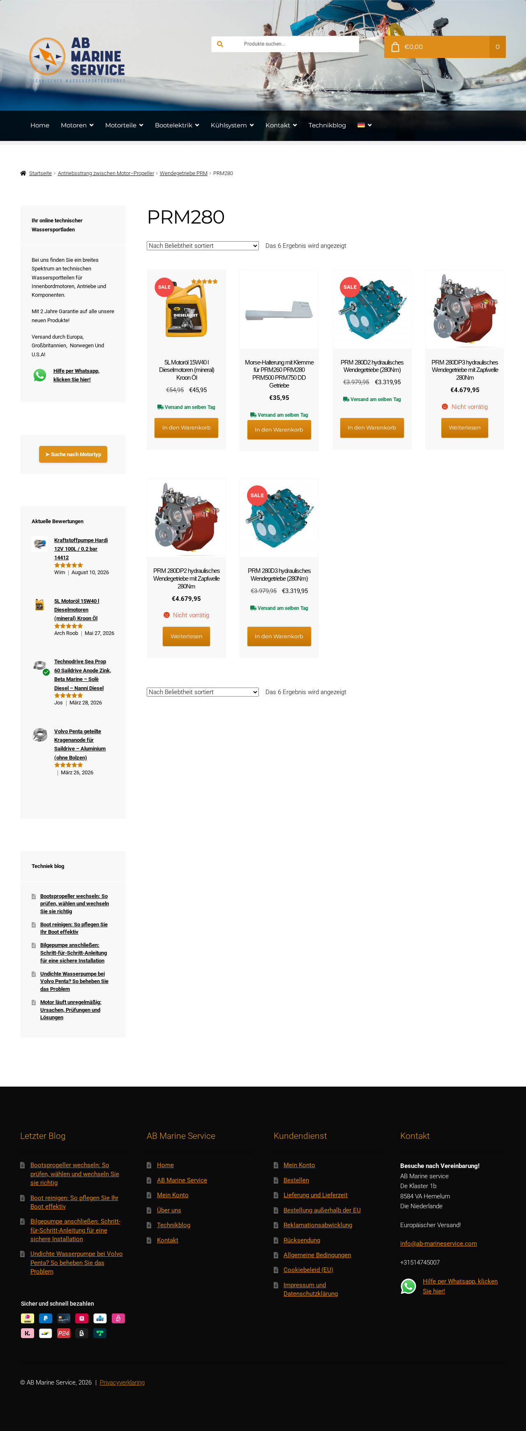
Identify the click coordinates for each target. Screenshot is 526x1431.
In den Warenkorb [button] (186, 427)
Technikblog (327, 125)
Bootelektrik (173, 125)
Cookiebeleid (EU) (308, 1270)
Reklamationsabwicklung (318, 1225)
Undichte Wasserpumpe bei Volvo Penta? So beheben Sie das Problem (74, 981)
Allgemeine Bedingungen (317, 1255)
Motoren (74, 125)
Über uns (169, 1210)
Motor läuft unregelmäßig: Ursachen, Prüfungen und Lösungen (71, 1009)
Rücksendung (302, 1240)
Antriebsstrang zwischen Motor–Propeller (106, 173)
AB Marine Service (182, 1180)
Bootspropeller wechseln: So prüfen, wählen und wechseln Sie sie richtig (74, 903)
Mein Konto (173, 1195)
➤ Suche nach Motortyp (73, 454)
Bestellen (296, 1180)
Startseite (40, 173)
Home (39, 125)
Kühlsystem (229, 125)
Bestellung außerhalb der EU (322, 1210)
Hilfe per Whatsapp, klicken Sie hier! (76, 375)
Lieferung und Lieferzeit (316, 1195)
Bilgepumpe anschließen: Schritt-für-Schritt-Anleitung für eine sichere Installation (73, 952)
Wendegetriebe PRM (184, 173)
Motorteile (120, 125)
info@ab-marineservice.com (438, 1243)
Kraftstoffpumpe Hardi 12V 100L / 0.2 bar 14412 (81, 549)
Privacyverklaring (122, 1382)
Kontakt (277, 125)
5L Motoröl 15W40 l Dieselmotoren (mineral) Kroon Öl (76, 610)
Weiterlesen (465, 427)
